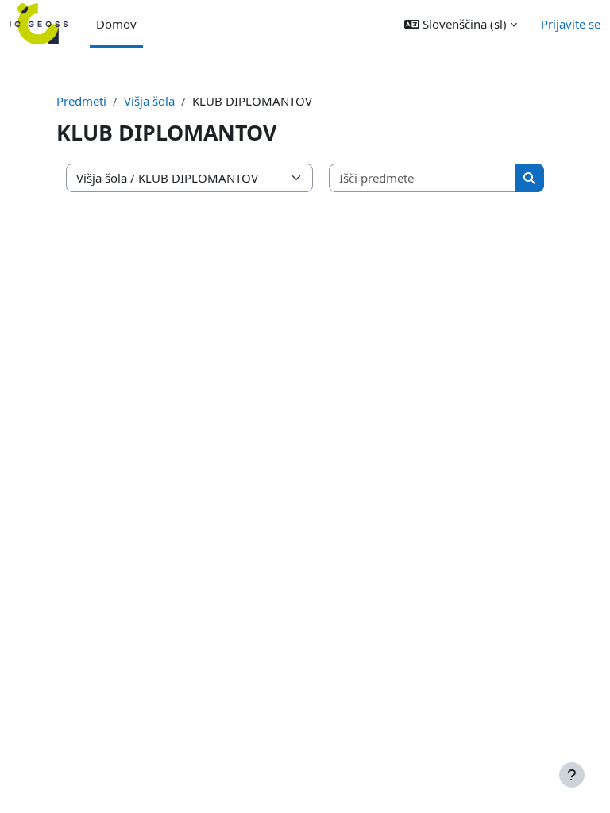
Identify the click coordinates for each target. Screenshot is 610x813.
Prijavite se (570, 24)
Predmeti (81, 101)
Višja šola (149, 101)
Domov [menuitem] (116, 24)
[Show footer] (572, 775)
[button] (460, 24)
